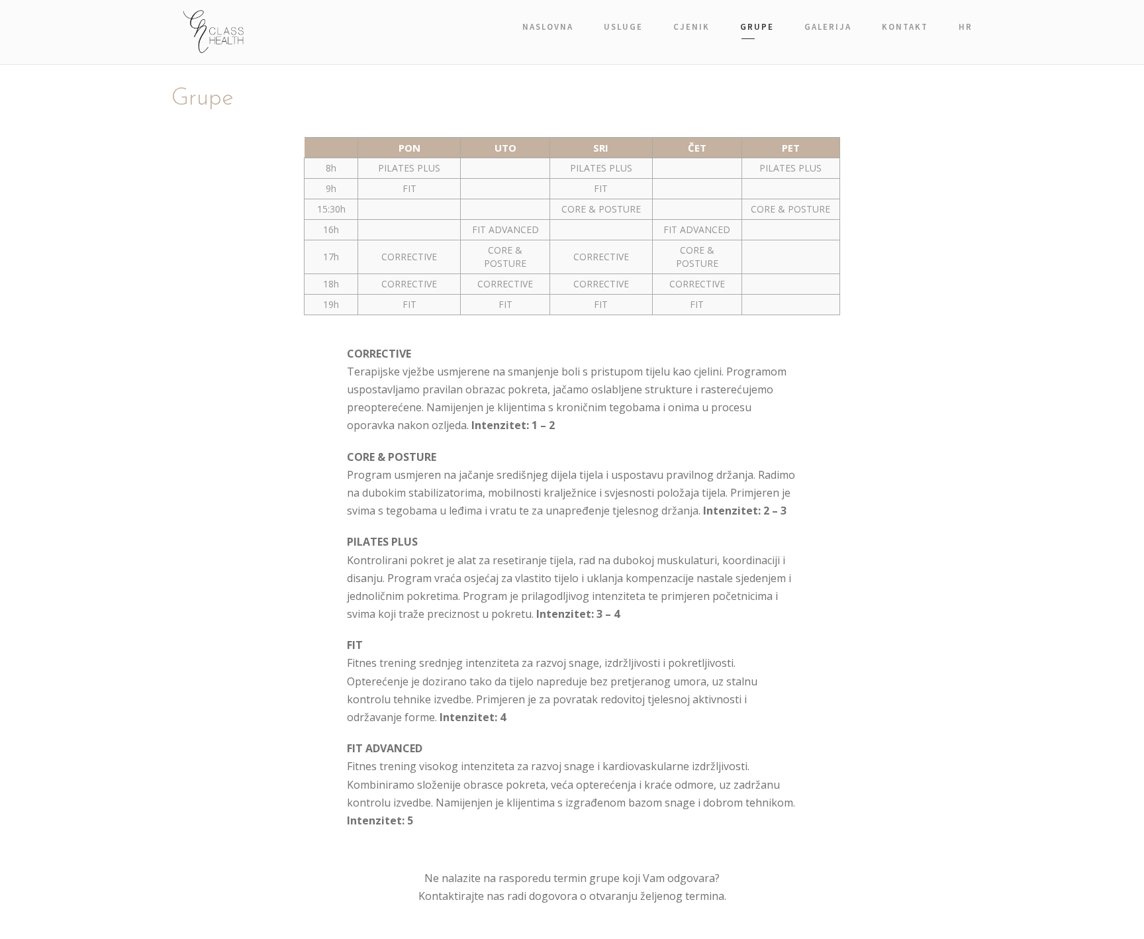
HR (966, 26)
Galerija (827, 26)
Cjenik (691, 26)
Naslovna (547, 26)
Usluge (623, 26)
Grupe (757, 26)
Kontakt (905, 26)
